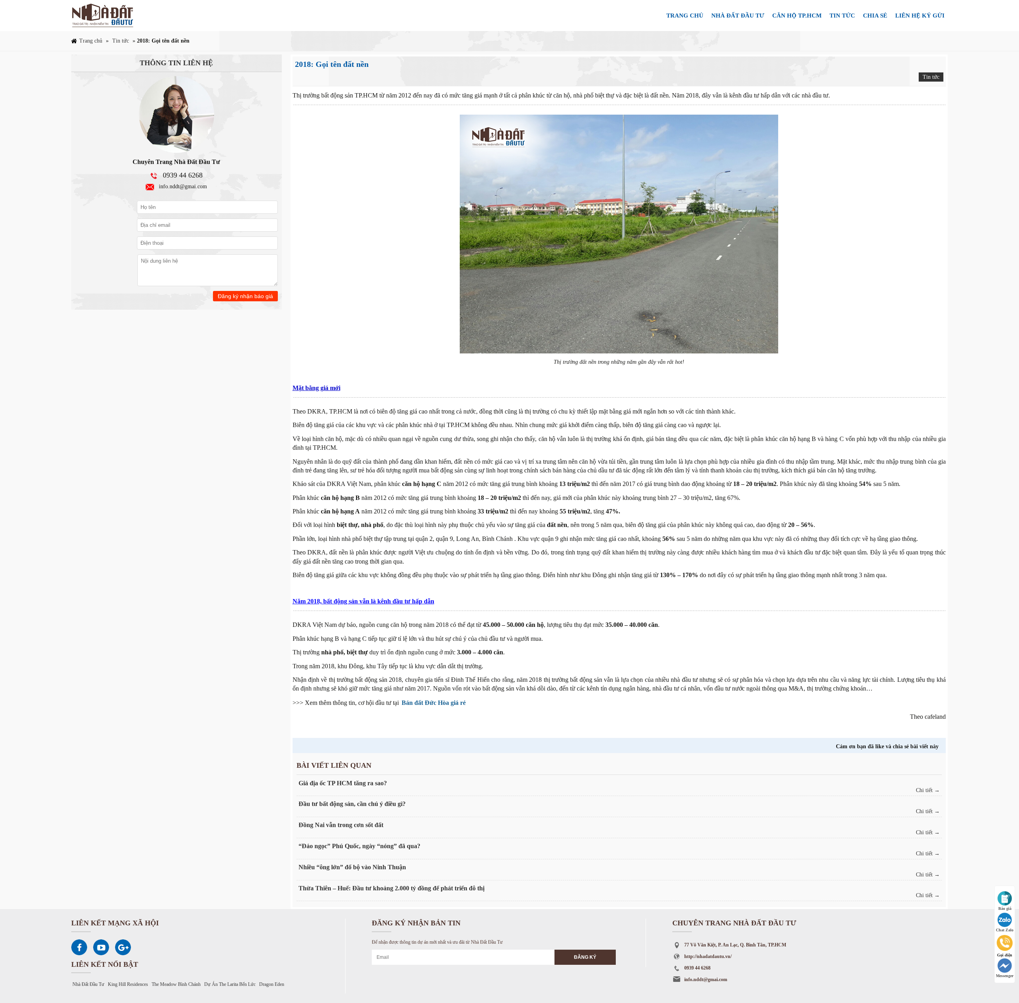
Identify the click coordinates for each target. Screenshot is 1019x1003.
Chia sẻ (875, 15)
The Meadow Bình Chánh (176, 984)
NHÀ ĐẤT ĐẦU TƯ (737, 15)
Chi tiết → (928, 790)
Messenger (1004, 976)
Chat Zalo (1004, 930)
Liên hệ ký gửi (920, 15)
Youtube (101, 947)
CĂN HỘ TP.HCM (797, 15)
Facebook (79, 947)
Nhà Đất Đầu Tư (88, 984)
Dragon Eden (271, 984)
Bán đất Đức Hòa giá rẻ (434, 702)
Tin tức (842, 15)
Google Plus (123, 947)
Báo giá (1004, 908)
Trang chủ (684, 15)
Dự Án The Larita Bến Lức (230, 984)
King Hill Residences (128, 984)
